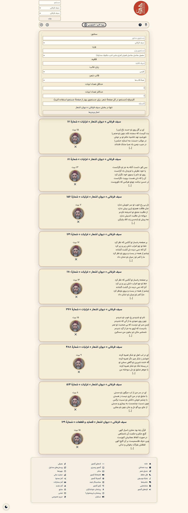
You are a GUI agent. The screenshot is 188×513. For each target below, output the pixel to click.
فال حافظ (144, 474)
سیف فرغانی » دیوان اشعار (88, 107)
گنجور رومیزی (96, 467)
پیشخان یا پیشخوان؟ (93, 493)
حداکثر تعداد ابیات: (94, 92)
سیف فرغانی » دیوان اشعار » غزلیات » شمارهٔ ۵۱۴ (94, 384)
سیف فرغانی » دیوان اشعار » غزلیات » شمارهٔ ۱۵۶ (94, 197)
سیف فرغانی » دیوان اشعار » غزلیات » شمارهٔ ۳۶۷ (94, 309)
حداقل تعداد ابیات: (94, 84)
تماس (60, 493)
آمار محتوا (59, 478)
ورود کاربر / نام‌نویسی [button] (95, 24)
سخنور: (94, 34)
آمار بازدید (59, 485)
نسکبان (98, 496)
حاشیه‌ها (144, 482)
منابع (61, 489)
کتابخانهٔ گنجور (95, 474)
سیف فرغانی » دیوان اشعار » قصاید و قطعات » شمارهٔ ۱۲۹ (94, 422)
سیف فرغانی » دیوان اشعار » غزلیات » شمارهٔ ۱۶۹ (94, 234)
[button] (146, 25)
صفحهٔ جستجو (74, 100)
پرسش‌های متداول (56, 467)
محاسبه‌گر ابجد (95, 482)
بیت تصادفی (143, 467)
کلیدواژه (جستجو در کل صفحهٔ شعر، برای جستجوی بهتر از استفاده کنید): (94, 100)
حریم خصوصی (57, 496)
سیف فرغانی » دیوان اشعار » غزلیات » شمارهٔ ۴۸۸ (94, 347)
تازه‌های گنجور (143, 489)
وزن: (94, 47)
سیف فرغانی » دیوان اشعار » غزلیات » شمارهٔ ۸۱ (94, 159)
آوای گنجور (97, 485)
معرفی (60, 463)
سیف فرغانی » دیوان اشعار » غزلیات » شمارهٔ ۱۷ (94, 122)
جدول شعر (144, 471)
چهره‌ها (60, 471)
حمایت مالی (58, 474)
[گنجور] (141, 8)
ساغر (99, 471)
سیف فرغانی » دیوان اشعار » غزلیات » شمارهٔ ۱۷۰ (94, 272)
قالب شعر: (94, 76)
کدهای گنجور (96, 463)
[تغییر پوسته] (6, 507)
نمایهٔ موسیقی (142, 478)
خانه (146, 463)
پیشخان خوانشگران (93, 489)
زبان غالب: (94, 67)
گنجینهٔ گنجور (96, 478)
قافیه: (94, 59)
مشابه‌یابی (144, 485)
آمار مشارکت (58, 482)
